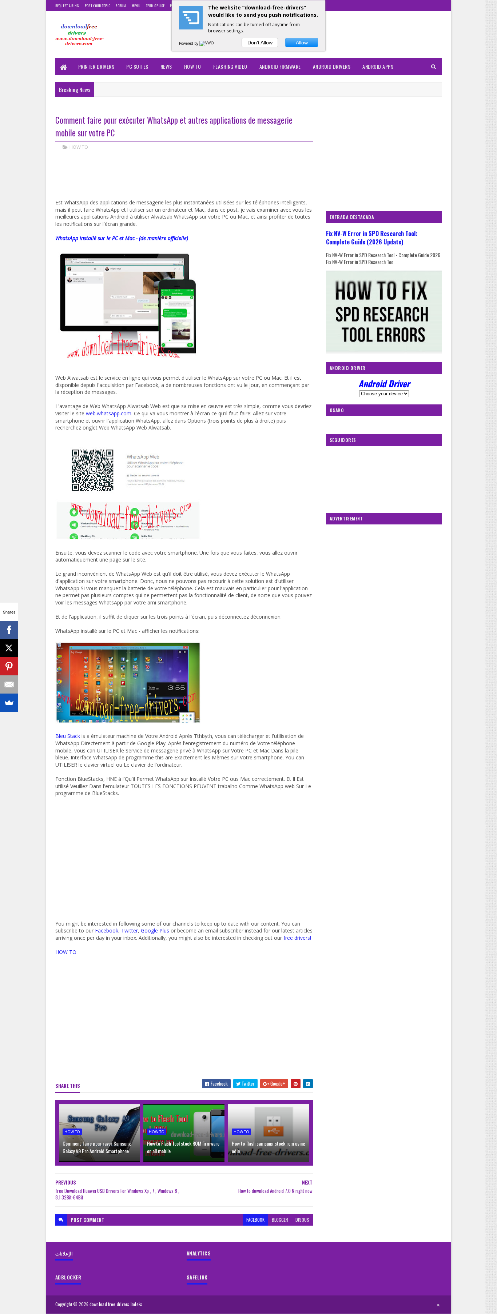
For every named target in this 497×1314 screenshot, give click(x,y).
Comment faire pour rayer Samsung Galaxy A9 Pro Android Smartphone (97, 1147)
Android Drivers (332, 66)
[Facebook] (9, 630)
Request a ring (67, 5)
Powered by (189, 43)
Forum (121, 5)
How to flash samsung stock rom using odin (268, 1147)
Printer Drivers (96, 66)
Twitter (129, 930)
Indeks (137, 1304)
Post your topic (98, 5)
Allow (302, 42)
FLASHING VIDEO (230, 66)
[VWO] (207, 43)
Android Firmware (280, 66)
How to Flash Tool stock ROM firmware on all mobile (183, 1147)
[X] (9, 648)
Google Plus (155, 930)
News (166, 66)
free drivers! (297, 937)
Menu (136, 5)
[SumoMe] (9, 703)
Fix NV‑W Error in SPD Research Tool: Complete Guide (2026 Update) (372, 237)
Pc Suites (137, 66)
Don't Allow (260, 42)
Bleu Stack (67, 735)
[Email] (9, 684)
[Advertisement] (187, 181)
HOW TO (192, 66)
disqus (302, 1220)
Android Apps (377, 66)
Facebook (106, 930)
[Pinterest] (9, 666)
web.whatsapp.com (108, 413)
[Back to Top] (438, 1305)
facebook (255, 1220)
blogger (280, 1220)
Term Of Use (155, 5)
